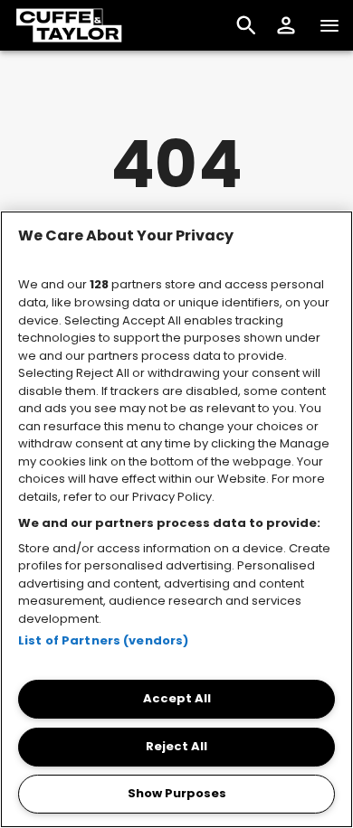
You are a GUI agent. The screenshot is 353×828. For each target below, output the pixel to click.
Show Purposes (177, 793)
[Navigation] (329, 25)
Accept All (177, 698)
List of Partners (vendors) (103, 640)
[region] (176, 519)
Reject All (176, 746)
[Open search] (246, 25)
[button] (286, 25)
